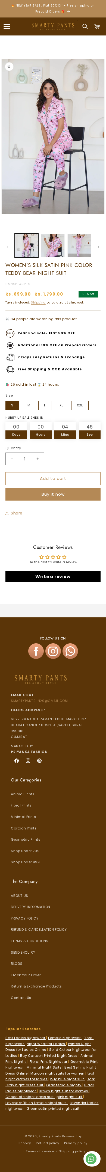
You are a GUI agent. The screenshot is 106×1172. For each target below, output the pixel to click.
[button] (7, 26)
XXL (80, 405)
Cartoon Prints (23, 828)
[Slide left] (7, 247)
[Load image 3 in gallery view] (79, 245)
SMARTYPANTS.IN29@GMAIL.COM (39, 700)
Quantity (13, 448)
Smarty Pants (50, 1136)
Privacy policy (76, 1143)
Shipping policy (72, 1151)
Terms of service (40, 1151)
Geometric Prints (25, 839)
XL (61, 405)
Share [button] (17, 513)
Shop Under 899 (25, 862)
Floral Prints (21, 805)
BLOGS (17, 963)
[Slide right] (99, 247)
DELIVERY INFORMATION (30, 907)
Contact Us (21, 997)
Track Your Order (26, 975)
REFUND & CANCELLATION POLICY (39, 929)
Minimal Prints (23, 816)
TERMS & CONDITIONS (29, 941)
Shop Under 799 (25, 851)
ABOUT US (19, 895)
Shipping (38, 303)
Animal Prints (23, 794)
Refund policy (47, 1143)
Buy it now (53, 494)
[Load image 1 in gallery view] (26, 245)
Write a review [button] (52, 576)
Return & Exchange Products (36, 986)
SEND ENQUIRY (23, 952)
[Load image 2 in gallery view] (53, 245)
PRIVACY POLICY (24, 918)
